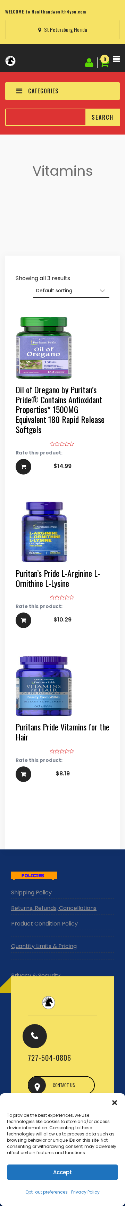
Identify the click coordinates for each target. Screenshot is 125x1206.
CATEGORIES (43, 91)
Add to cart (62, 400)
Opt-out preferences (46, 1192)
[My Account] (90, 61)
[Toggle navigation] (116, 61)
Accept (62, 1172)
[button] (114, 1101)
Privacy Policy (85, 1192)
